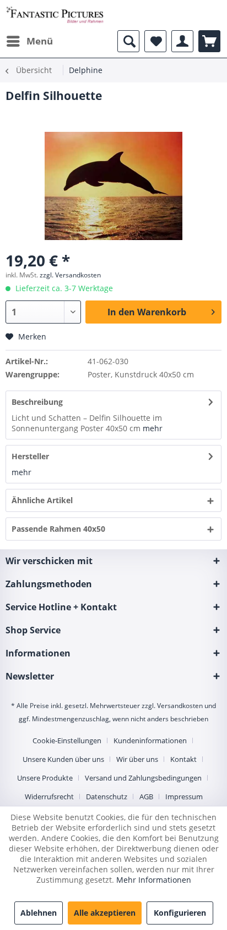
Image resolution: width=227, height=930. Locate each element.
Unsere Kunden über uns (63, 759)
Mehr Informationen (153, 880)
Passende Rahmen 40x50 (58, 529)
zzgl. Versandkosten (70, 275)
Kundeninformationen (150, 740)
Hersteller (30, 456)
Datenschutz (106, 796)
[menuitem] (29, 41)
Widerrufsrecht (49, 796)
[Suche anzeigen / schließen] (128, 41)
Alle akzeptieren (105, 912)
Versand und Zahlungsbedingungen (143, 778)
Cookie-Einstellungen (67, 740)
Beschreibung (37, 402)
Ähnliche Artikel (42, 500)
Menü (39, 41)
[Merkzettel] (155, 41)
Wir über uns (137, 759)
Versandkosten (180, 705)
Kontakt (183, 759)
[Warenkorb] (209, 41)
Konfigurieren (180, 912)
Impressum (184, 796)
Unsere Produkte (45, 778)
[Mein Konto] (182, 41)
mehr (153, 428)
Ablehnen (38, 912)
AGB (146, 796)
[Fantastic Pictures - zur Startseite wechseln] (55, 15)
